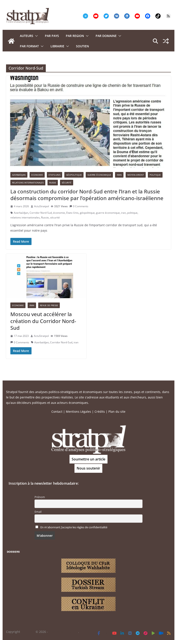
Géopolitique (74, 174)
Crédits (100, 411)
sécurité (55, 217)
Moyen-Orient (135, 174)
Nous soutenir (88, 468)
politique (132, 213)
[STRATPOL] (11, 41)
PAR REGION (75, 36)
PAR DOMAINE (106, 36)
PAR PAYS (52, 36)
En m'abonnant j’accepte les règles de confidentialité (73, 527)
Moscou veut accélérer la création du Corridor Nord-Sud (43, 320)
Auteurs (26, 36)
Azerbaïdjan (19, 174)
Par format (29, 46)
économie (59, 213)
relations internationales (25, 217)
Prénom (40, 497)
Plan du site (116, 411)
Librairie (57, 46)
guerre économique (108, 213)
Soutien (82, 46)
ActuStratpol (41, 206)
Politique (155, 174)
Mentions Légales (78, 411)
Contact (56, 411)
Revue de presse (49, 305)
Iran (119, 174)
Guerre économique (99, 174)
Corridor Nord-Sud (41, 213)
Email (38, 512)
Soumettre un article (88, 459)
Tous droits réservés (63, 632)
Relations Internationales (28, 182)
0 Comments (80, 206)
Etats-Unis (54, 174)
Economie (37, 174)
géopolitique (87, 213)
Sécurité (66, 182)
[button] (35, 36)
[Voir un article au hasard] (166, 41)
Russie (52, 182)
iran (123, 213)
